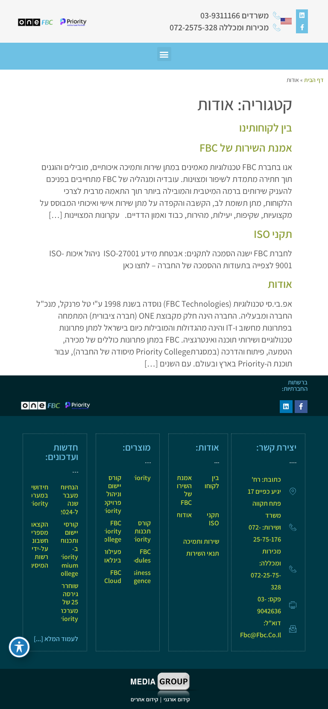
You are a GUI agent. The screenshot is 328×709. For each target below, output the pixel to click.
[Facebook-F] (302, 27)
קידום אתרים (144, 699)
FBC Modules (138, 555)
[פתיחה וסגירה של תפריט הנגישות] (19, 647)
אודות (280, 283)
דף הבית (314, 80)
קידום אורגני (177, 699)
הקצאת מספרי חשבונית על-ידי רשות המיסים (37, 545)
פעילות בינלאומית (107, 555)
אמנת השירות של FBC (245, 147)
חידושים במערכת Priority (36, 495)
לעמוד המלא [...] (56, 638)
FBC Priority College (110, 531)
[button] (164, 54)
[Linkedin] (302, 15)
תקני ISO (273, 233)
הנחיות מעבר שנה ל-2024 (68, 499)
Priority (140, 477)
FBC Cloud (112, 576)
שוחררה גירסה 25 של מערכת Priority (67, 602)
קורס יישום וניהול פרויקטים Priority (109, 494)
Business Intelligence (134, 576)
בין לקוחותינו (265, 127)
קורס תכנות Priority (140, 531)
